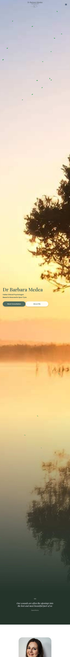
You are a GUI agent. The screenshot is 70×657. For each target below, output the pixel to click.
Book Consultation (14, 304)
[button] (66, 4)
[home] (35, 4)
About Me (36, 304)
